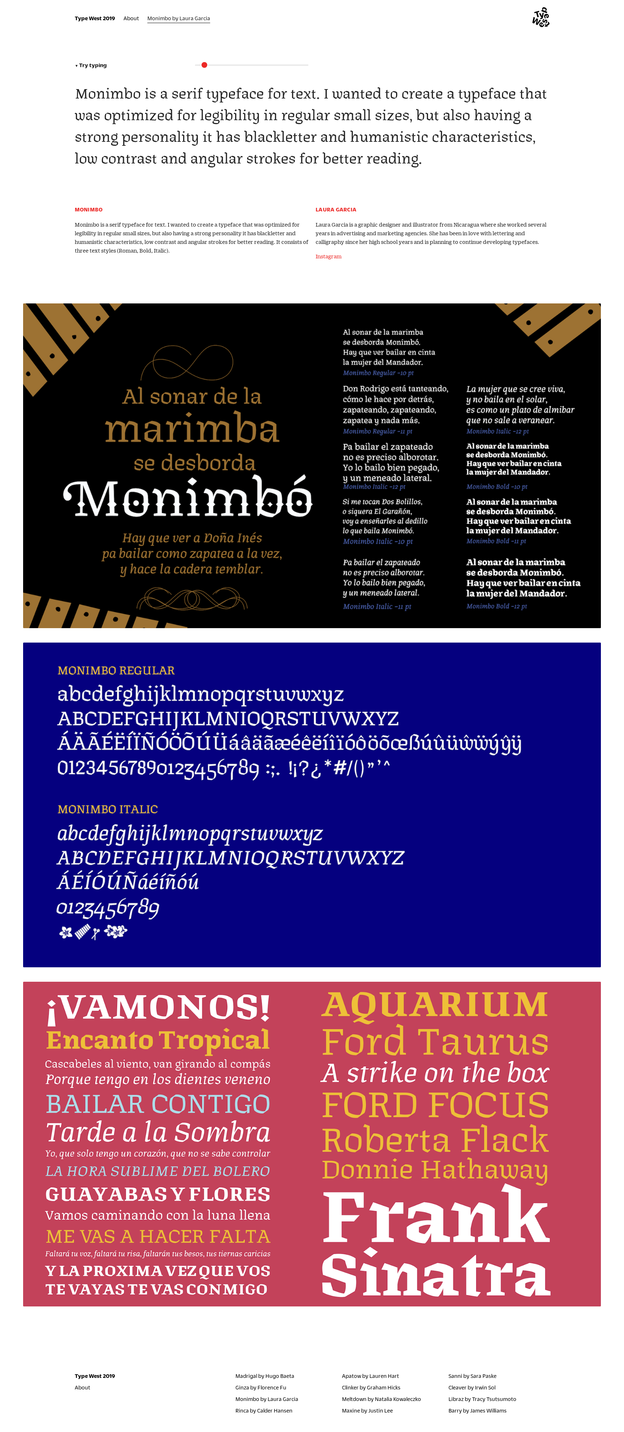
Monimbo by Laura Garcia (266, 1398)
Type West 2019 (95, 18)
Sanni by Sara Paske (472, 1375)
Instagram (329, 255)
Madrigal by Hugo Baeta (264, 1375)
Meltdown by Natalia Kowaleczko (381, 1398)
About (131, 18)
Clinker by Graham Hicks (371, 1387)
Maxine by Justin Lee (367, 1410)
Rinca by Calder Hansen (263, 1410)
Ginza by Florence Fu (260, 1387)
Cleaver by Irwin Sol (471, 1387)
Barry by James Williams (477, 1410)
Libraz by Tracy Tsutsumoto (482, 1398)
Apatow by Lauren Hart (370, 1375)
